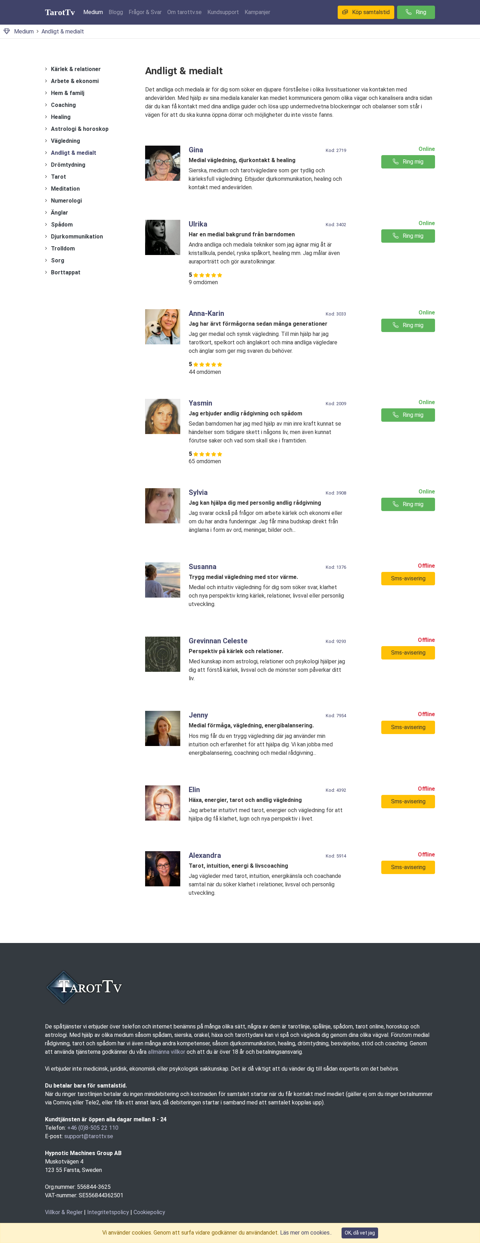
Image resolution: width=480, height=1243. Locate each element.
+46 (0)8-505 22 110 (92, 1127)
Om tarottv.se (184, 12)
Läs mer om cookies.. (306, 1232)
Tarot (58, 176)
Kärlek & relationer (76, 69)
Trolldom (63, 248)
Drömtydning (68, 164)
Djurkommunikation (77, 236)
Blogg (116, 12)
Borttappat (65, 272)
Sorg (57, 260)
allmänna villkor (166, 1051)
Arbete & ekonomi (75, 81)
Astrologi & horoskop (80, 129)
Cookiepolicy (149, 1212)
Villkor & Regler (64, 1212)
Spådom (62, 224)
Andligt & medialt (62, 31)
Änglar (59, 212)
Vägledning (65, 141)
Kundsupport (223, 12)
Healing (61, 117)
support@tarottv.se (88, 1136)
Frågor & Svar (145, 12)
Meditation (65, 188)
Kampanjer (257, 12)
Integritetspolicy (108, 1212)
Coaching (63, 105)
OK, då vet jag (360, 1233)
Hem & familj (67, 93)
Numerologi (66, 200)
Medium (93, 12)
